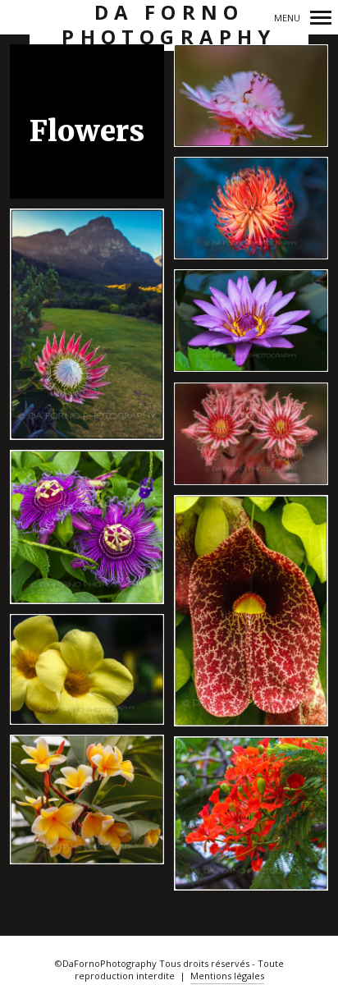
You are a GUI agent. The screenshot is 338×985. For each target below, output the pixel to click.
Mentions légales (227, 975)
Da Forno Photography (169, 25)
